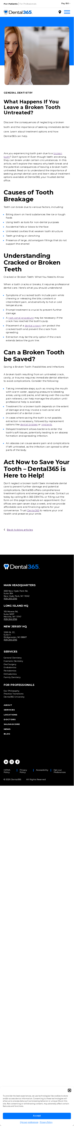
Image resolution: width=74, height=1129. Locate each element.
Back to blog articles (20, 529)
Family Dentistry (12, 677)
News (7, 729)
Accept (37, 1115)
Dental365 (33, 510)
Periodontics (10, 671)
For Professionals (27, 4)
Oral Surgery (10, 664)
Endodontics (10, 667)
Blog (7, 734)
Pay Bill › (65, 3)
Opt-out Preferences (60, 771)
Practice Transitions (13, 694)
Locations (10, 715)
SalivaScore (12, 724)
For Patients (11, 4)
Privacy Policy (46, 1122)
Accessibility (42, 770)
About (8, 705)
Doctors (10, 719)
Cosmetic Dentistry (13, 661)
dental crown (33, 325)
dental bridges (29, 424)
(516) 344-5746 (10, 598)
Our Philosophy (11, 691)
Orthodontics (10, 674)
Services (9, 710)
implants (46, 424)
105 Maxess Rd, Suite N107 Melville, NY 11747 (12, 614)
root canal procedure (21, 317)
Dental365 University (14, 697)
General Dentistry (13, 658)
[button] (69, 1090)
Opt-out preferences (29, 1122)
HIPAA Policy (7, 771)
